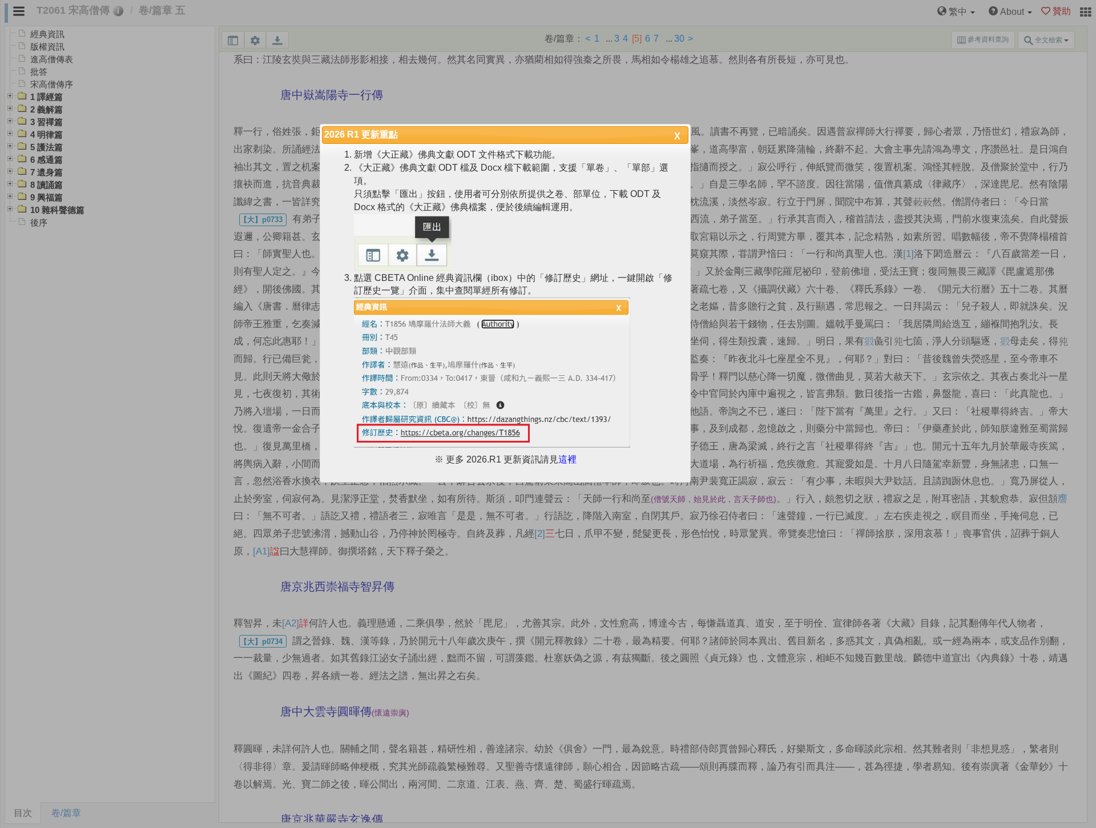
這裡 (567, 459)
